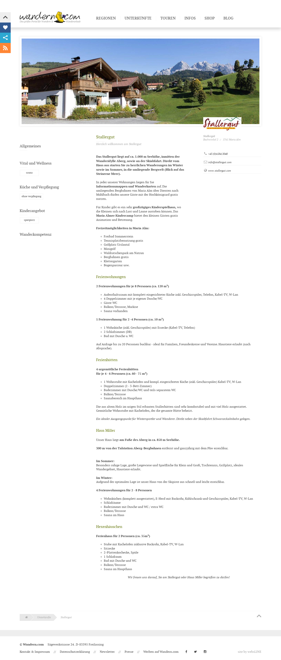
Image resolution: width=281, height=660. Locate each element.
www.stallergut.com (219, 170)
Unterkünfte (44, 617)
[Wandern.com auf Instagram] (207, 652)
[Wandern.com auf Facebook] (187, 652)
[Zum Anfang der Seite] (259, 616)
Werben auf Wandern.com (161, 652)
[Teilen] (5, 38)
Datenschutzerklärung (75, 652)
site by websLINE (249, 652)
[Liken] (5, 28)
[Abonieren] (5, 48)
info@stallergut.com (219, 162)
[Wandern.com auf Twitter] (197, 652)
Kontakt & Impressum (35, 652)
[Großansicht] (106, 591)
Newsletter (107, 652)
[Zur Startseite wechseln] (56, 17)
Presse (129, 652)
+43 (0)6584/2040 (218, 154)
